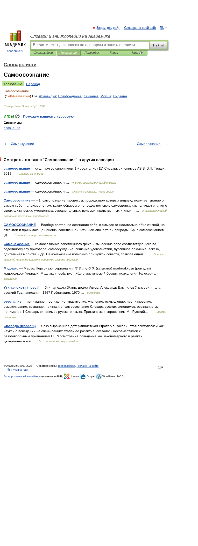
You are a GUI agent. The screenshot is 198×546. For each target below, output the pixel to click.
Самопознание (149, 144)
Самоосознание (17, 200)
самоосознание (17, 168)
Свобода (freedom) (20, 326)
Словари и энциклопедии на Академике (70, 36)
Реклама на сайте (88, 365)
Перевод (33, 84)
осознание (12, 128)
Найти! (158, 45)
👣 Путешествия (17, 369)
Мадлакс (11, 268)
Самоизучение (22, 144)
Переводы (92, 52)
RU (162, 28)
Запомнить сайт (108, 28)
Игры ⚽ (136, 52)
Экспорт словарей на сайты (21, 376)
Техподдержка (66, 365)
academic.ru (15, 51)
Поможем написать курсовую (48, 116)
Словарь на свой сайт (140, 28)
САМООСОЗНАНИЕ (20, 225)
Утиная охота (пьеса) (22, 287)
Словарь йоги (43, 52)
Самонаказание (17, 244)
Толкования (68, 52)
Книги (114, 52)
